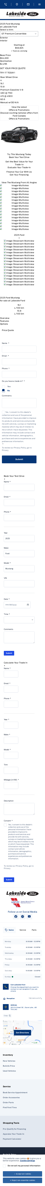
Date (7, 599)
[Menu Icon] (39, 4)
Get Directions (22, 1033)
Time (7, 614)
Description (9, 801)
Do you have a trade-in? (13, 381)
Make (6, 548)
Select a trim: (7, 30)
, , (24, 1008)
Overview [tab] (4, 318)
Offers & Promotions (19, 119)
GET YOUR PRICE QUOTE (12, 68)
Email (5, 356)
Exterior (4, 38)
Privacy (5, 450)
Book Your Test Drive (19, 157)
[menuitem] (22, 1063)
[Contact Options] (28, 4)
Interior (3, 40)
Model (7, 563)
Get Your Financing (19, 175)
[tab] (19, 37)
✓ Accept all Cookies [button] (22, 1174)
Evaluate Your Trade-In (19, 167)
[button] (5, 4)
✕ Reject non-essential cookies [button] (22, 1180)
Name (5, 343)
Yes (9, 386)
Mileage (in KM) (11, 780)
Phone (5, 368)
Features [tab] (4, 321)
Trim (6, 765)
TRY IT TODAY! (7, 73)
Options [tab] (4, 324)
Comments (7, 396)
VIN (5, 578)
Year (5, 533)
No (8, 391)
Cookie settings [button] (27, 1161)
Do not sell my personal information (24, 1166)
